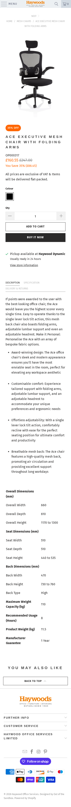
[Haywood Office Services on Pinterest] (46, 752)
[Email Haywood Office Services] (25, 752)
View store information (24, 265)
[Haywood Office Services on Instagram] (39, 752)
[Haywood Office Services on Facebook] (32, 752)
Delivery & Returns (17, 288)
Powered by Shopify (25, 798)
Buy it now (35, 237)
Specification (31, 282)
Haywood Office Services (25, 794)
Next (34, 16)
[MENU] (2, 4)
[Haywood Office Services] (35, 4)
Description (13, 282)
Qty (8, 207)
